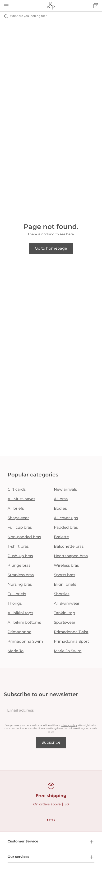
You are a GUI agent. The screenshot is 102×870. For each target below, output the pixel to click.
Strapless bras (21, 575)
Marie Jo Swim (67, 651)
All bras (61, 499)
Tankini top (64, 613)
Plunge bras (19, 565)
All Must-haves (21, 499)
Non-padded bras (24, 537)
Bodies (60, 508)
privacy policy (69, 725)
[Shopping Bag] (96, 5)
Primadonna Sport (71, 641)
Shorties (62, 594)
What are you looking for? (28, 16)
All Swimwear (66, 603)
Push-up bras (20, 556)
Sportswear (64, 622)
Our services (18, 857)
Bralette (61, 537)
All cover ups (66, 518)
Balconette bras (68, 546)
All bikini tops (20, 613)
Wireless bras (66, 565)
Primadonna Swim (25, 641)
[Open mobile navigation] (6, 5)
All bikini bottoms (24, 622)
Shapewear (18, 518)
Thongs (15, 603)
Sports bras (64, 575)
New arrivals (65, 489)
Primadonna (19, 632)
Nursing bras (20, 584)
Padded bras (66, 527)
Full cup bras (20, 527)
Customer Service (23, 841)
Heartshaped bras (71, 556)
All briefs (16, 508)
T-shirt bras (18, 546)
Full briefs (17, 594)
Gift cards (17, 489)
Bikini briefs (65, 584)
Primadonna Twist (71, 632)
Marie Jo (15, 651)
